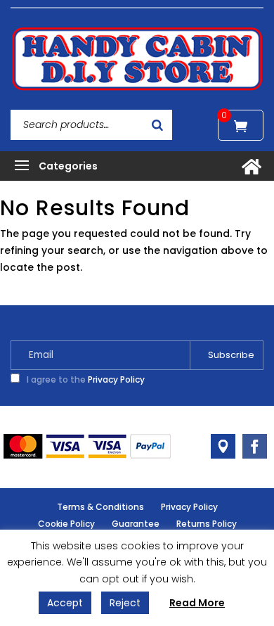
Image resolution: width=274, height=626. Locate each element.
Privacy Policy (116, 379)
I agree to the (85, 379)
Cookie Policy (66, 524)
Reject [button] (125, 603)
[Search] (157, 124)
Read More (197, 603)
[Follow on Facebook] (254, 446)
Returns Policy (206, 524)
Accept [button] (65, 603)
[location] (223, 446)
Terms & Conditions (100, 507)
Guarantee (135, 524)
